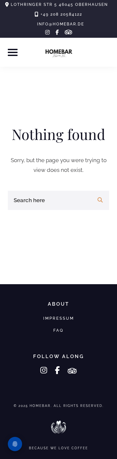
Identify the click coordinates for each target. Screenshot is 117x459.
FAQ (58, 330)
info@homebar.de (60, 24)
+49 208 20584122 (61, 14)
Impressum (58, 318)
